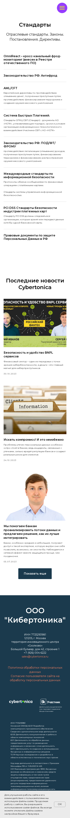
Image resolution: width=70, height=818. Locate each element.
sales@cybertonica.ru (35, 656)
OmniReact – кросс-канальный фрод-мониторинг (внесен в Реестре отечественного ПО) (32, 59)
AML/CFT (10, 88)
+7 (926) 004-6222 (35, 652)
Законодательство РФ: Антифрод (30, 75)
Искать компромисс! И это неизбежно (34, 439)
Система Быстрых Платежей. (27, 115)
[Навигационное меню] (62, 8)
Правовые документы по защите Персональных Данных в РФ (29, 237)
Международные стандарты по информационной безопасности (29, 175)
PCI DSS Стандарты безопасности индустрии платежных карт (30, 209)
